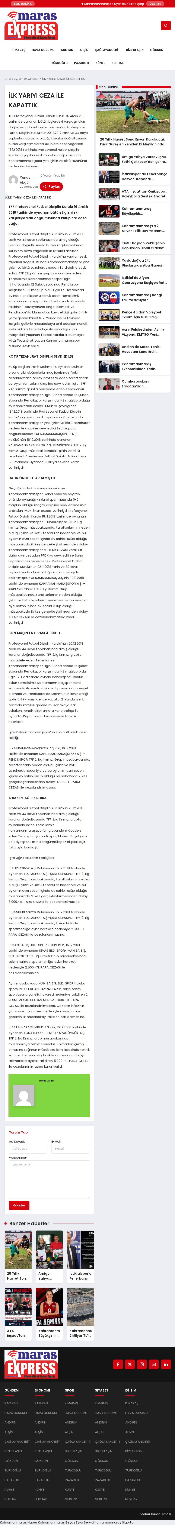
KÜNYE (100, 63)
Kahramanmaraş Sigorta (114, 1522)
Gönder (19, 1205)
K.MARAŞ (18, 50)
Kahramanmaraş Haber (18, 1522)
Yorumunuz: (18, 1158)
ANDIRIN (67, 50)
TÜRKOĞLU (59, 63)
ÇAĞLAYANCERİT (107, 50)
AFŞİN (84, 50)
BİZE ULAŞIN (135, 50)
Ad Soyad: (17, 1141)
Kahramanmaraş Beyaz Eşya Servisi (66, 1522)
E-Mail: (56, 1141)
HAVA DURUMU (43, 50)
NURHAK (117, 63)
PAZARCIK (81, 63)
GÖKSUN (156, 50)
